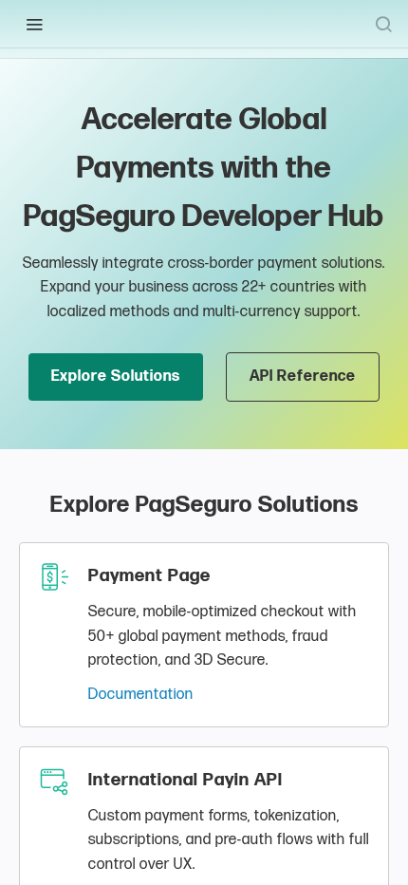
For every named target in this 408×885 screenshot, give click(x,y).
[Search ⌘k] (383, 24)
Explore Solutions (115, 376)
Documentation (141, 695)
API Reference (303, 376)
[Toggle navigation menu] (34, 24)
